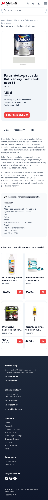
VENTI (15, 495)
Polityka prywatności (12, 429)
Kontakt (7, 449)
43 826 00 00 (13, 376)
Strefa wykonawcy (11, 445)
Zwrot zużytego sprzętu (13, 436)
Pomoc (7, 423)
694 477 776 (12, 380)
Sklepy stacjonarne (12, 439)
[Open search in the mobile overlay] (24, 10)
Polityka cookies (11, 432)
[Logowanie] (33, 4)
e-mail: (13, 409)
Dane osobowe (10, 461)
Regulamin (9, 426)
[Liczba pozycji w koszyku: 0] (39, 3)
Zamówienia (9, 465)
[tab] (6, 130)
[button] (20, 292)
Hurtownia (8, 442)
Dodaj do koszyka (15, 115)
